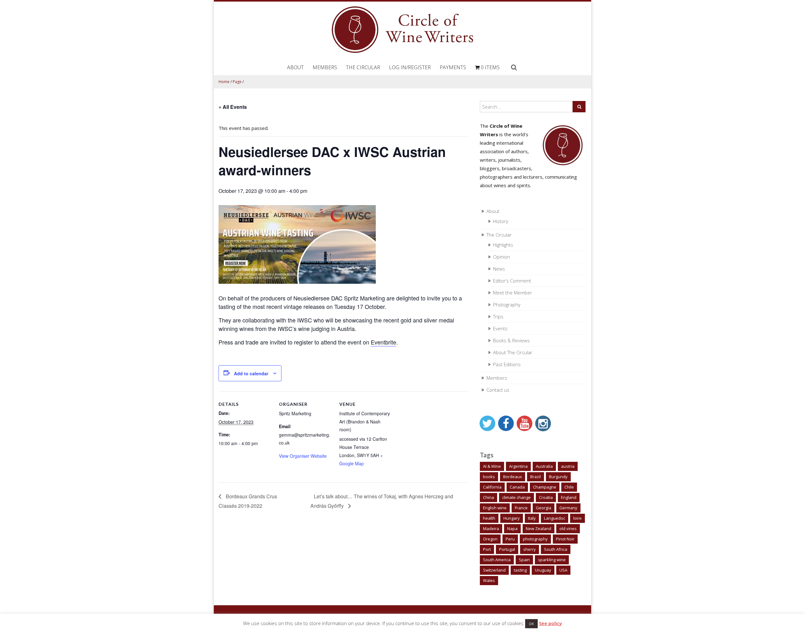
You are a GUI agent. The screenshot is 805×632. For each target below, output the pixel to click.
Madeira (491, 528)
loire (577, 518)
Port (487, 549)
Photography (506, 304)
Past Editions (507, 364)
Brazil (535, 476)
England (568, 497)
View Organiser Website (303, 456)
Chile (569, 487)
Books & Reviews (511, 340)
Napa (512, 528)
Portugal (507, 549)
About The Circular (512, 352)
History (500, 221)
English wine (495, 508)
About (295, 67)
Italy (532, 518)
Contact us (497, 390)
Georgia (543, 508)
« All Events (233, 106)
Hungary (511, 518)
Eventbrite (383, 342)
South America (497, 559)
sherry (529, 549)
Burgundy (558, 476)
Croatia (546, 497)
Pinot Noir (565, 539)
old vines (568, 528)
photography (535, 539)
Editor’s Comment (512, 280)
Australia (544, 466)
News (499, 269)
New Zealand (538, 528)
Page (237, 81)
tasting (520, 570)
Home (224, 81)
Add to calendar (251, 373)
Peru (510, 539)
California (492, 487)
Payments (453, 67)
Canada (517, 487)
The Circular (363, 67)
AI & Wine (492, 466)
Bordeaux (512, 476)
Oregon (490, 539)
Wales (489, 580)
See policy (550, 623)
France (521, 508)
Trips (498, 316)
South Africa (555, 549)
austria (568, 466)
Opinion (501, 257)
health (489, 518)
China (488, 497)
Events (500, 328)
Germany (568, 508)
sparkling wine (552, 559)
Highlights (503, 245)
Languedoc (554, 518)
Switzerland (494, 570)
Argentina (518, 466)
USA (563, 570)
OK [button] (531, 623)
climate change (516, 497)
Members (325, 67)
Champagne (544, 487)
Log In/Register (410, 67)
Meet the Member (512, 292)
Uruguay (543, 570)
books (489, 476)
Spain (524, 559)
